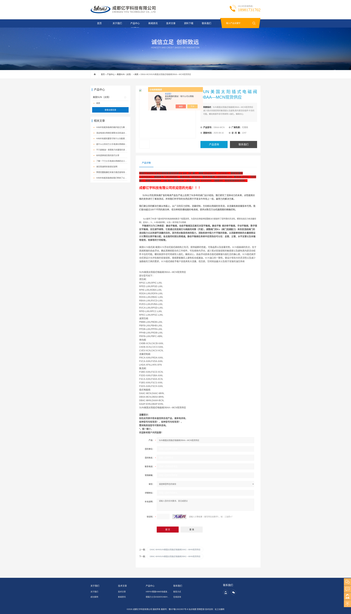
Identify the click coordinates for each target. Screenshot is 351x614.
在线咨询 (177, 597)
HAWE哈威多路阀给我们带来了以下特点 (111, 178)
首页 (99, 23)
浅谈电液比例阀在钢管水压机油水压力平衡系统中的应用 (111, 133)
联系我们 (206, 23)
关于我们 (117, 23)
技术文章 (171, 23)
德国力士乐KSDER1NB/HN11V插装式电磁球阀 (158, 597)
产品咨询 (214, 144)
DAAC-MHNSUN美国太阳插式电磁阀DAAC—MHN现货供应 (175, 549)
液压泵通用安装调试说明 (106, 166)
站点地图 (192, 609)
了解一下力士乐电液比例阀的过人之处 (111, 161)
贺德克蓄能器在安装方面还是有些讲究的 (111, 172)
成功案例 (94, 597)
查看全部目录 (110, 110)
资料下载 (188, 23)
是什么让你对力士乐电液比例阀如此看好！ (111, 144)
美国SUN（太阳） (124, 74)
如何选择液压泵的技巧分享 (107, 155)
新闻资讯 (153, 23)
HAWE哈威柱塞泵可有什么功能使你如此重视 (111, 138)
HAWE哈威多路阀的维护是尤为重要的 (111, 127)
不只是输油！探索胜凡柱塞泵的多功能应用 (111, 150)
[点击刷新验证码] (179, 516)
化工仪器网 (219, 609)
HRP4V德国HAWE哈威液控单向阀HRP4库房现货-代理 (158, 592)
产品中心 (135, 23)
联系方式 (177, 592)
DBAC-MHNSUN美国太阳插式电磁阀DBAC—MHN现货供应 (175, 556)
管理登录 (201, 609)
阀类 (136, 74)
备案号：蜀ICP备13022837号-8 (174, 609)
